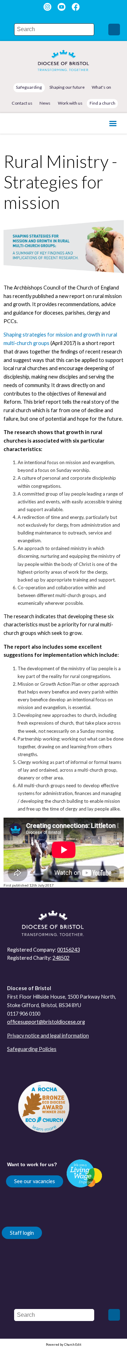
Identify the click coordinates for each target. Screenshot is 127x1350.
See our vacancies (34, 1181)
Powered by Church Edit (63, 1344)
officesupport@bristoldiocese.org (46, 1022)
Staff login (22, 1233)
